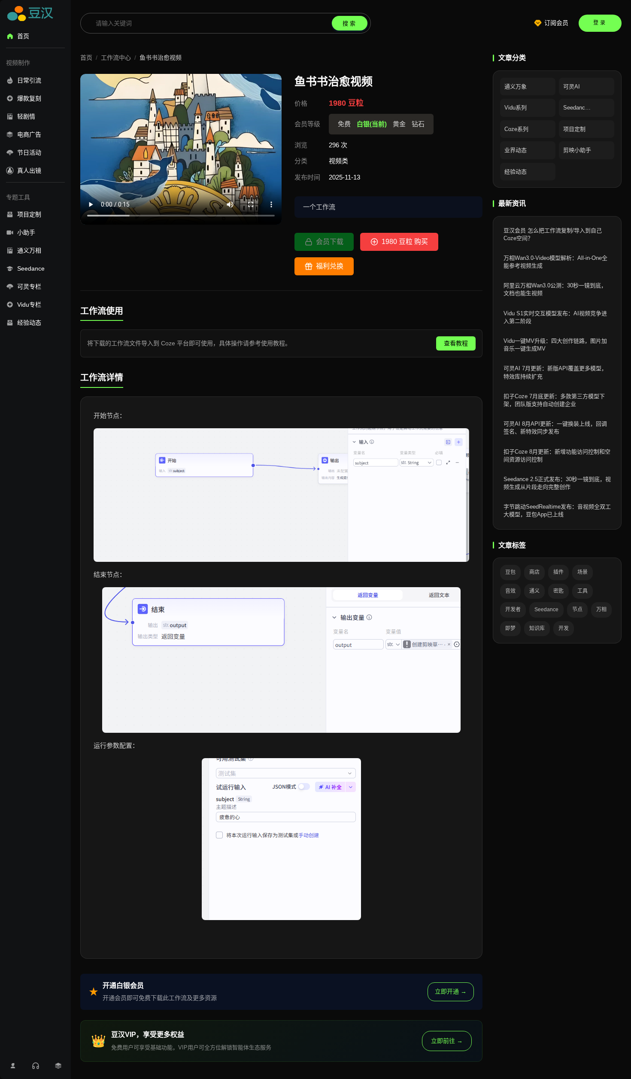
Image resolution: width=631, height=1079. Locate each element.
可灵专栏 (29, 286)
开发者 (513, 610)
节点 (577, 610)
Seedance (31, 268)
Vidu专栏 (29, 304)
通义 (534, 591)
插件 (558, 572)
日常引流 (29, 80)
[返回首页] (32, 15)
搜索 (350, 23)
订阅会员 (556, 22)
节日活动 (29, 152)
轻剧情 (26, 116)
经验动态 (29, 322)
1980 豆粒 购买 (405, 241)
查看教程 (456, 343)
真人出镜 (29, 170)
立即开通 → (451, 991)
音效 (510, 591)
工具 (582, 591)
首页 (23, 36)
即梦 (510, 628)
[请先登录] (12, 1065)
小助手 (26, 232)
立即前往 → (447, 1040)
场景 (582, 572)
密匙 (558, 591)
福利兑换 (329, 266)
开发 (563, 628)
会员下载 (329, 241)
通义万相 (29, 250)
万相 (601, 610)
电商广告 (29, 134)
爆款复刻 (29, 98)
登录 (600, 23)
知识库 (537, 628)
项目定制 (29, 214)
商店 (534, 572)
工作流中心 (116, 57)
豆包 (510, 572)
